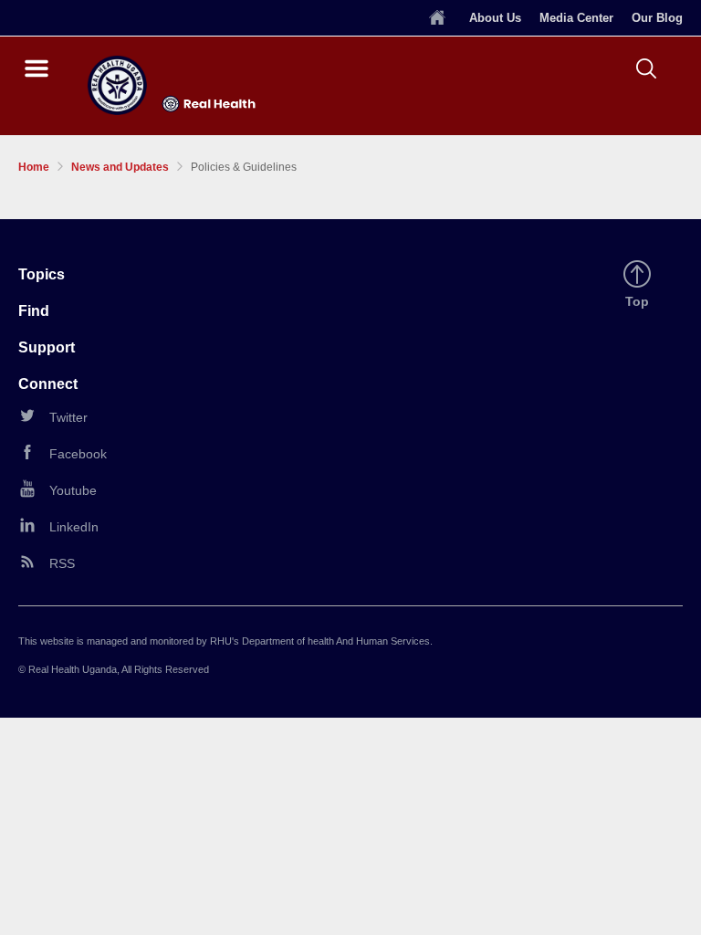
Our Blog (657, 18)
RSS (62, 563)
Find (33, 311)
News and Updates (120, 167)
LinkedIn (74, 527)
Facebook (78, 453)
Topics (41, 274)
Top (639, 302)
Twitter (68, 417)
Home (33, 167)
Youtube (73, 490)
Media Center (576, 18)
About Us (495, 18)
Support (46, 347)
